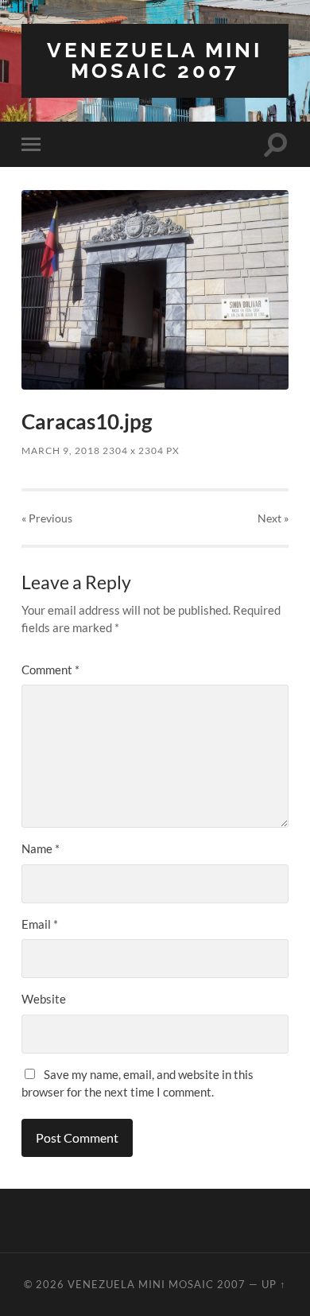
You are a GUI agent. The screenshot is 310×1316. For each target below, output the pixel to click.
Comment (50, 669)
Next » (273, 518)
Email (39, 924)
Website (43, 999)
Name (40, 848)
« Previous (46, 518)
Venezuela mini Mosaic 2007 (154, 60)
